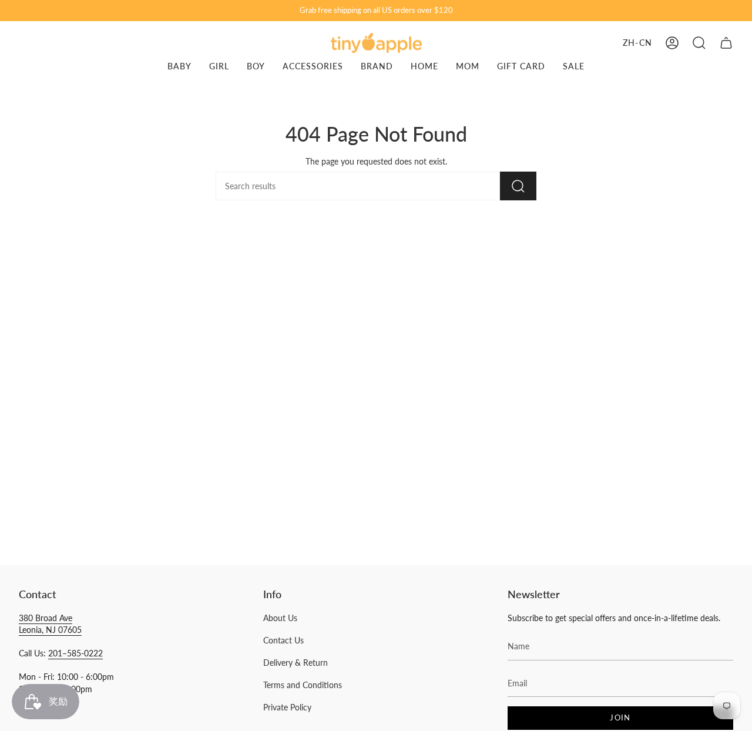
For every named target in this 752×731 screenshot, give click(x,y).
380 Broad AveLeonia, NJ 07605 (50, 624)
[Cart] (726, 43)
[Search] (518, 186)
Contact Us (283, 640)
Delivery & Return (295, 663)
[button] (699, 43)
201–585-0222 (75, 653)
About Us (280, 618)
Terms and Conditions (302, 685)
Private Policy (287, 707)
